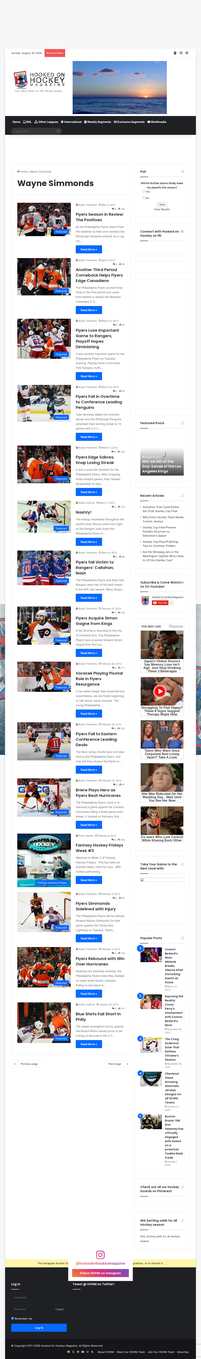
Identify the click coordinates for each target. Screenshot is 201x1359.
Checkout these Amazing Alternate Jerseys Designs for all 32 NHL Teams (173, 1088)
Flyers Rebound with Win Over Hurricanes (100, 961)
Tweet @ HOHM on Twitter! (93, 1284)
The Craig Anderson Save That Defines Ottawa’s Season (172, 1049)
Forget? (60, 1309)
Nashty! (83, 512)
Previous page (29, 1063)
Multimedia (158, 121)
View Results (162, 209)
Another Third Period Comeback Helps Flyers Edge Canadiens (99, 275)
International (72, 121)
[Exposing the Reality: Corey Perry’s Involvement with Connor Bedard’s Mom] (151, 1001)
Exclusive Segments (131, 121)
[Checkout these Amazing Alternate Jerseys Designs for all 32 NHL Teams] (151, 1079)
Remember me (23, 1318)
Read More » (89, 249)
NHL (29, 121)
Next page (115, 1063)
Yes (148, 191)
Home (16, 121)
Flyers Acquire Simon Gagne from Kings (96, 620)
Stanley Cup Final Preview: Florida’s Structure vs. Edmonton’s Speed (160, 531)
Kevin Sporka (86, 835)
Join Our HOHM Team (161, 1352)
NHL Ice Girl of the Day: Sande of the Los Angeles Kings (161, 466)
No (147, 198)
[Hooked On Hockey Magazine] (39, 80)
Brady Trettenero (88, 204)
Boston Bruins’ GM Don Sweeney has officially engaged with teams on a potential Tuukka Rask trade (174, 1137)
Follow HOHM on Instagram (100, 1273)
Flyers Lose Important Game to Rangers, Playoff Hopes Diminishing (97, 339)
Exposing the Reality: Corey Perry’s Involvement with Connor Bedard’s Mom (174, 1010)
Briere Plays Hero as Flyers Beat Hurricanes (98, 792)
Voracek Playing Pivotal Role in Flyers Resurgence (99, 678)
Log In (39, 1327)
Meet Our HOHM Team (131, 1352)
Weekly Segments (99, 121)
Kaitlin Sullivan (87, 502)
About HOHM (106, 1352)
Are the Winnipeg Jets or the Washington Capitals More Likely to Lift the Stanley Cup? (163, 556)
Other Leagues (48, 121)
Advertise (183, 1352)
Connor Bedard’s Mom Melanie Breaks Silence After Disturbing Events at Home (174, 965)
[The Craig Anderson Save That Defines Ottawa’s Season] (151, 1045)
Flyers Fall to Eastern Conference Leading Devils (96, 739)
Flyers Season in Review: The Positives (100, 217)
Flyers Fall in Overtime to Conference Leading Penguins (99, 402)
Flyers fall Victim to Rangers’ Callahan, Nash (95, 567)
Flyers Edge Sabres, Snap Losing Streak (95, 459)
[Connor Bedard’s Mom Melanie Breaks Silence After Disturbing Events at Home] (151, 954)
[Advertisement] (100, 147)
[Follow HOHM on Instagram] (100, 1257)
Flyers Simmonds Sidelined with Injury (96, 906)
